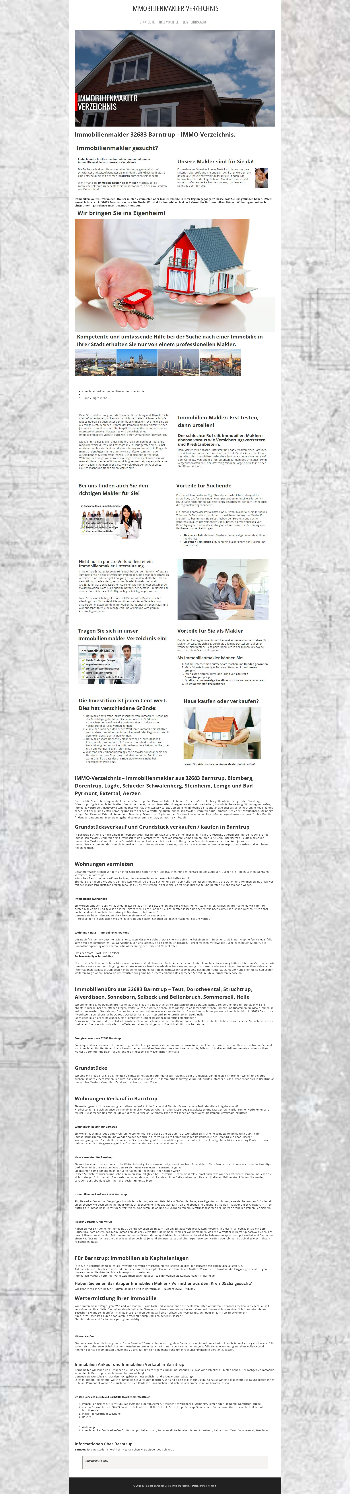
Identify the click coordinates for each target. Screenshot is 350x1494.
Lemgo (236, 801)
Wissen (145, 1235)
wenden (240, 1079)
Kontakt (212, 1485)
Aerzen (180, 801)
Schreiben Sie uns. (96, 1460)
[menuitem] (149, 22)
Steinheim (223, 801)
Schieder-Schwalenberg (201, 801)
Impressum (184, 1485)
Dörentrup (81, 804)
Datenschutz (198, 1485)
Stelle (145, 1346)
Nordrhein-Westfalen (137, 1397)
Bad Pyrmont (155, 801)
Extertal (169, 801)
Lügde (93, 804)
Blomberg (254, 801)
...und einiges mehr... (95, 398)
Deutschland (164, 1449)
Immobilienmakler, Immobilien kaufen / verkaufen (114, 391)
